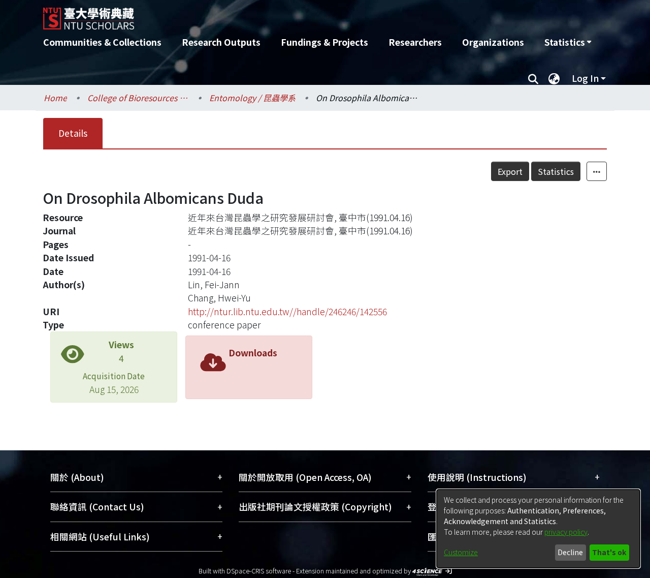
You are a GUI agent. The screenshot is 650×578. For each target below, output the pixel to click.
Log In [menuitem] (585, 78)
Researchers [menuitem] (415, 42)
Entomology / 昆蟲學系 (252, 98)
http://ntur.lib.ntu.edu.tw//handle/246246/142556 (287, 311)
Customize (461, 552)
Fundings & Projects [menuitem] (324, 42)
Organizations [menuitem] (493, 42)
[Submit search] (533, 78)
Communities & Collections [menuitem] (102, 42)
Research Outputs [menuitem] (221, 42)
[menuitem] (567, 42)
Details (72, 133)
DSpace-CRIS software (258, 570)
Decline (570, 552)
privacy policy (566, 532)
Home (55, 98)
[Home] (270, 14)
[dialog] (538, 529)
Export (510, 171)
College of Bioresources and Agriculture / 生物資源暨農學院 (138, 98)
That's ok (609, 552)
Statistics (556, 171)
